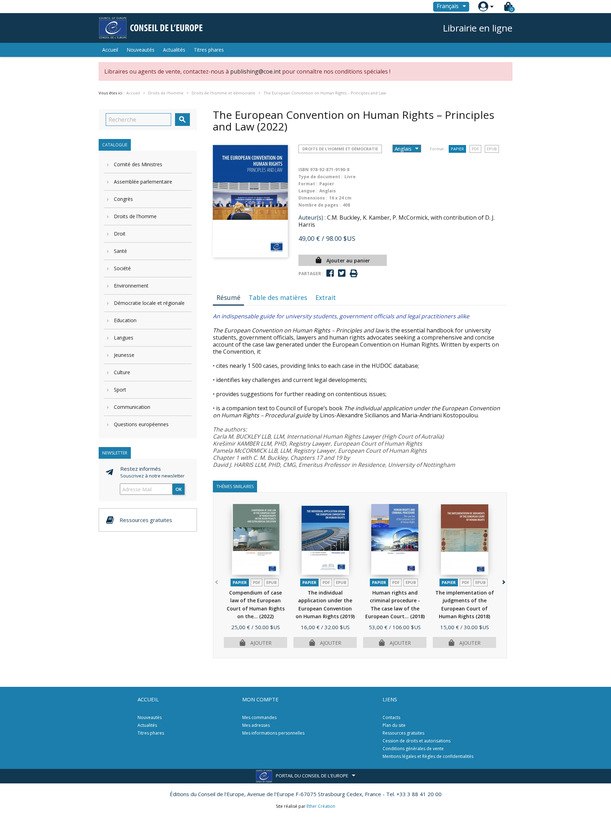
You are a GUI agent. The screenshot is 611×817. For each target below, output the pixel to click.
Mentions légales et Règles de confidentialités (428, 756)
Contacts (391, 717)
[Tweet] (341, 273)
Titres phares (209, 49)
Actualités (174, 49)
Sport (120, 389)
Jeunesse (124, 355)
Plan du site (394, 725)
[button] (503, 581)
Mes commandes (259, 717)
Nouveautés (141, 49)
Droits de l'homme (135, 216)
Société (122, 268)
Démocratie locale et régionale (149, 303)
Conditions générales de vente (413, 749)
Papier (457, 148)
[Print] (353, 274)
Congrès (123, 199)
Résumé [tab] (228, 297)
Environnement (131, 285)
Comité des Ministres (138, 164)
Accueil (110, 49)
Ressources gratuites (403, 733)
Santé (120, 251)
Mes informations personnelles (273, 733)
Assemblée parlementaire (143, 181)
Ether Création (321, 806)
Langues (123, 337)
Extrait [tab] (325, 297)
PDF (475, 148)
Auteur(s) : (312, 217)
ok (178, 489)
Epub (492, 148)
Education (125, 320)
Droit (120, 233)
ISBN (303, 170)
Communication (132, 407)
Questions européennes (141, 424)
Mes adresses (256, 725)
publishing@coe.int (255, 71)
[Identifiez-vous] (483, 6)
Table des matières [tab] (278, 297)
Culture (122, 372)
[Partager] (330, 273)
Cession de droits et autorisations (416, 741)
